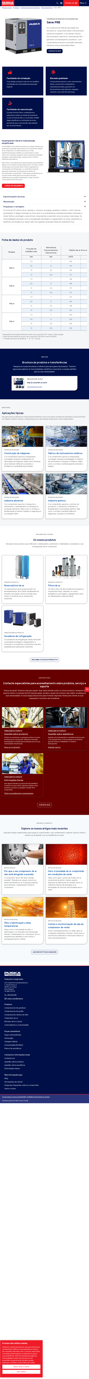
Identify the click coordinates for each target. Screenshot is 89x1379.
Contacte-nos (54, 51)
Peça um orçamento (12, 747)
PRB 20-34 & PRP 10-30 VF (37, 382)
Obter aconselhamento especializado (18, 793)
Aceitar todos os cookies (21, 1367)
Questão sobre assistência (60, 734)
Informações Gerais (13, 780)
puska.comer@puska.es (15, 998)
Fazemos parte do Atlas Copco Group (15, 1101)
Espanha (61, 3)
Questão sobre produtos (16, 734)
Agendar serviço (54, 747)
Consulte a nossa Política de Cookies (22, 1362)
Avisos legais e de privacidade (12, 1097)
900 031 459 (11, 995)
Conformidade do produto (41, 1097)
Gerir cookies (27, 1097)
